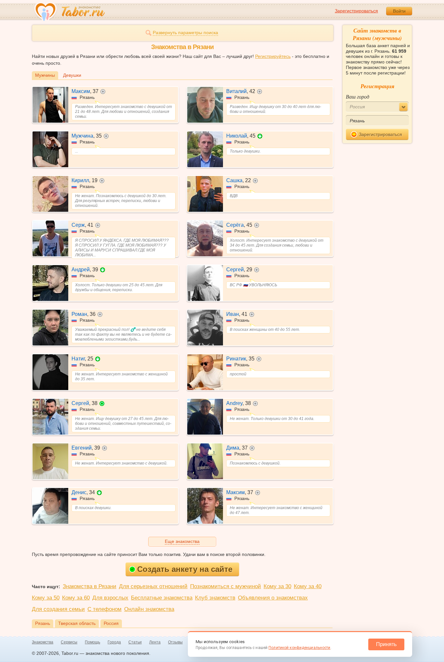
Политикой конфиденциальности (299, 647)
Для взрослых (110, 598)
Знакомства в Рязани (89, 586)
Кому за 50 (45, 598)
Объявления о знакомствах (273, 598)
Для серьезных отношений (153, 586)
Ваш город (357, 96)
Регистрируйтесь (273, 56)
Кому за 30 (277, 586)
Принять (386, 644)
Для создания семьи (58, 609)
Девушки (72, 75)
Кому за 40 (307, 586)
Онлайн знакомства (149, 609)
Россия (111, 623)
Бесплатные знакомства (161, 598)
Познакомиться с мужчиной (225, 586)
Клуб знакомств (215, 598)
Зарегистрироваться (356, 10)
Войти (399, 11)
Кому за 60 (76, 598)
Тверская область (77, 623)
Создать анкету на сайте (184, 569)
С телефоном (104, 609)
